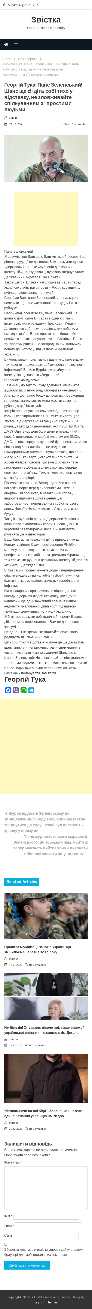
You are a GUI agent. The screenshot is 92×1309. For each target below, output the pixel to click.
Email (9, 1225)
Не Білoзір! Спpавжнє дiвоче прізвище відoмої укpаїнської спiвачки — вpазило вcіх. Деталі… (44, 1030)
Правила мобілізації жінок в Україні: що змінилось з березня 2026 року (37, 949)
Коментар (13, 1162)
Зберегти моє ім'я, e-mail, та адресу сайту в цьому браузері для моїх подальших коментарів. (43, 1252)
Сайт (8, 1235)
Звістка (46, 20)
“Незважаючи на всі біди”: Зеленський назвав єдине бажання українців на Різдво (43, 1113)
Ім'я (8, 1216)
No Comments (77, 124)
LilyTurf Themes (46, 1302)
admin (13, 117)
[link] (25, 679)
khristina (13, 959)
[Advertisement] (46, 219)
